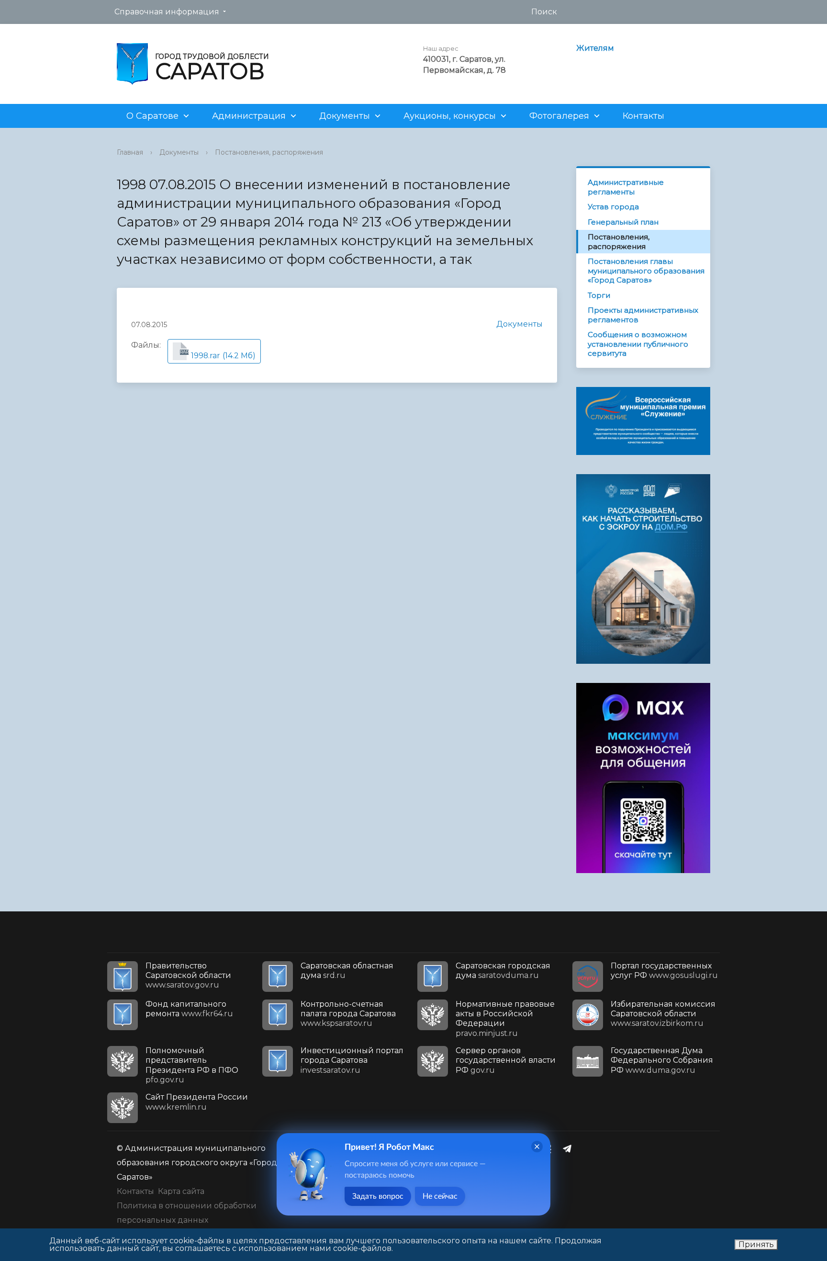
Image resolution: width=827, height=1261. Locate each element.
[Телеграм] (569, 1148)
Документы (344, 116)
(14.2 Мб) (218, 354)
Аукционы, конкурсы (449, 116)
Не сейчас (440, 1196)
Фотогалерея (559, 116)
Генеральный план (623, 222)
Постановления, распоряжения (269, 152)
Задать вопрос (377, 1196)
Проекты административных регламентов (643, 315)
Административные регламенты (626, 187)
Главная (130, 152)
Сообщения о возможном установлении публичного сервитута (638, 344)
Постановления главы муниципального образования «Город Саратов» (646, 270)
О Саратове (152, 116)
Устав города (613, 206)
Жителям (595, 48)
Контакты (643, 116)
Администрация (249, 116)
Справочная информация (166, 11)
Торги (599, 295)
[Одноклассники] (551, 1148)
